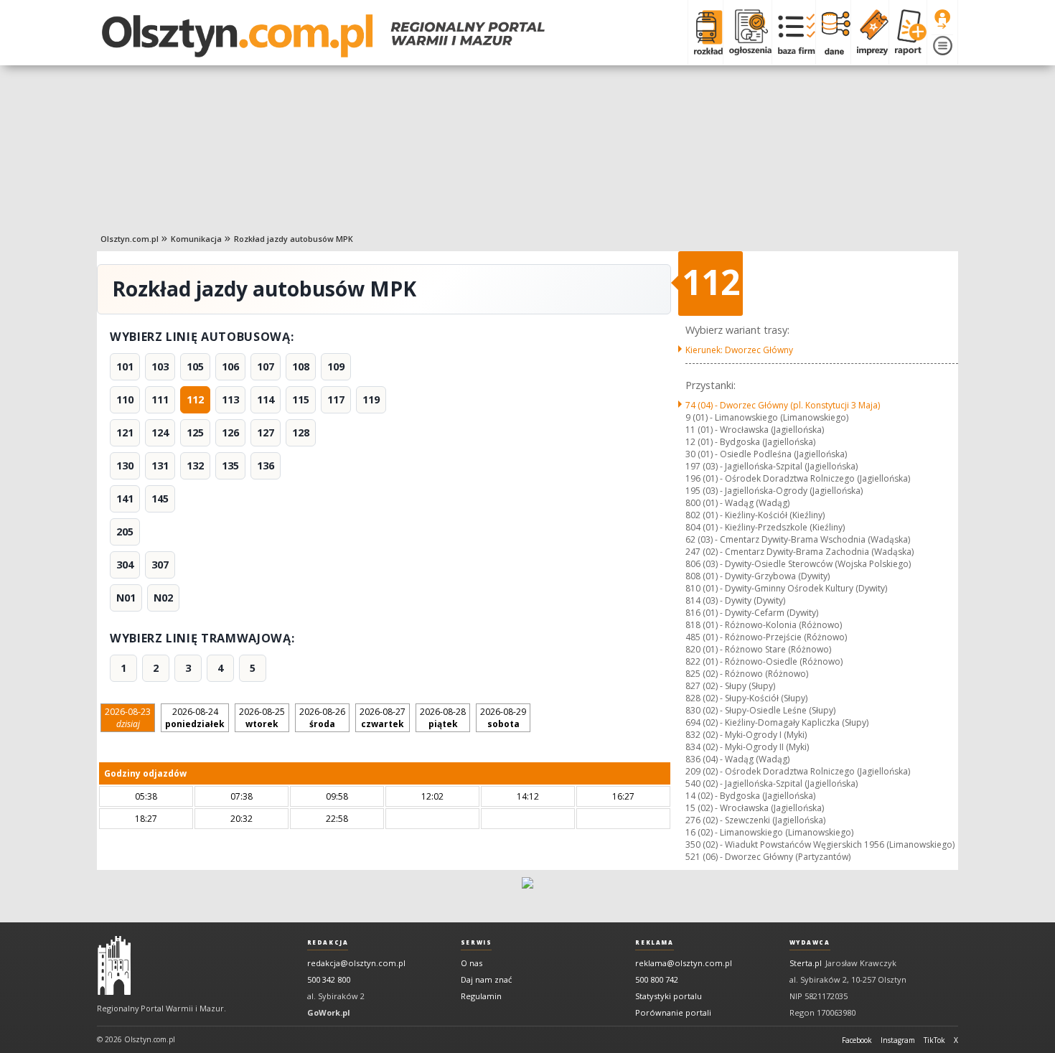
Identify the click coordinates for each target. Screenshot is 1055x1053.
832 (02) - (746, 735)
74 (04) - (782, 405)
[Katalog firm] (793, 32)
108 (300, 366)
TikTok (934, 1040)
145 (160, 498)
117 (335, 399)
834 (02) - (747, 747)
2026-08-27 (382, 718)
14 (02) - (750, 796)
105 (195, 366)
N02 (163, 597)
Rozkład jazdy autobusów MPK (293, 238)
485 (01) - (766, 637)
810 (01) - (786, 588)
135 (230, 465)
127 (265, 432)
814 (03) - (735, 600)
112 (195, 399)
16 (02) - (769, 832)
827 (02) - (730, 686)
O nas (471, 963)
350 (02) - (820, 844)
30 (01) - (766, 454)
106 (230, 366)
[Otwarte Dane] (832, 32)
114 (265, 399)
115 (300, 399)
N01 (126, 597)
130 (124, 465)
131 (160, 465)
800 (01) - (737, 503)
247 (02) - (799, 552)
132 (195, 465)
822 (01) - (764, 661)
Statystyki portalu (668, 996)
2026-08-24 (195, 718)
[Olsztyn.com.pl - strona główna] (114, 965)
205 (124, 531)
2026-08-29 (503, 718)
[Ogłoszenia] (747, 32)
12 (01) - (750, 442)
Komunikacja (196, 238)
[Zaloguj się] (942, 19)
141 (124, 498)
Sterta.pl (805, 963)
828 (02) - (746, 698)
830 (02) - (760, 710)
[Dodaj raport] (907, 32)
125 (195, 432)
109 (335, 366)
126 (230, 432)
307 (160, 564)
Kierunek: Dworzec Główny (739, 350)
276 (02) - (755, 820)
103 (160, 366)
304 (124, 564)
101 (124, 366)
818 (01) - (763, 625)
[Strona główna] (323, 35)
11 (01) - (754, 429)
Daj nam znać (486, 979)
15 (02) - (754, 808)
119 (371, 399)
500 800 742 (656, 979)
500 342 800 (328, 979)
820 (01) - (758, 649)
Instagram (898, 1040)
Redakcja (328, 942)
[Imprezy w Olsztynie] (869, 32)
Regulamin (481, 996)
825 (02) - (746, 674)
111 (160, 399)
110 (124, 399)
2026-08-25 (262, 718)
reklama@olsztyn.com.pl (683, 963)
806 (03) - (798, 564)
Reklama (654, 942)
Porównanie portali (673, 1012)
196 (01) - (797, 478)
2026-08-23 (128, 718)
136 (265, 465)
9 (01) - (766, 417)
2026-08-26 (322, 718)
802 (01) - (755, 515)
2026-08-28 (443, 718)
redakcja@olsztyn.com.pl (356, 963)
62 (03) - (797, 539)
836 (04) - (737, 759)
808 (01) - (757, 576)
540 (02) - (771, 783)
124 (160, 432)
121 (124, 432)
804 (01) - (765, 527)
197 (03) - (771, 466)
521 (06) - (767, 857)
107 (265, 366)
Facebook (857, 1040)
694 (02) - (776, 722)
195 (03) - (774, 491)
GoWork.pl (328, 1012)
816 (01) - (751, 613)
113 (230, 399)
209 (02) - (797, 771)
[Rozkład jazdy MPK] (705, 32)
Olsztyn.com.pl (129, 238)
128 (300, 432)
